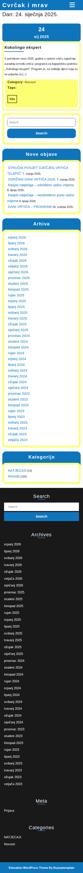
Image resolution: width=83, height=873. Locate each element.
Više (11, 97)
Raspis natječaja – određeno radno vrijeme (41, 185)
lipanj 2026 (16, 243)
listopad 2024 (18, 347)
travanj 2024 (17, 376)
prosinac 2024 (19, 336)
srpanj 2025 (17, 301)
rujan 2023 (16, 411)
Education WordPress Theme (28, 867)
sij (36, 37)
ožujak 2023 (17, 434)
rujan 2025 (16, 295)
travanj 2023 (17, 428)
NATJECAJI (17, 470)
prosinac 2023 (19, 394)
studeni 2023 (18, 399)
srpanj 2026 (17, 237)
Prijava (9, 810)
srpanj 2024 (17, 359)
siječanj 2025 (18, 330)
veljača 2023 (17, 440)
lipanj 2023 (16, 417)
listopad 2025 (18, 289)
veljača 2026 (17, 266)
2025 (44, 37)
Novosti (13, 476)
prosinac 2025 (19, 278)
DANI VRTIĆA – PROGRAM (30, 207)
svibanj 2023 (17, 422)
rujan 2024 (16, 353)
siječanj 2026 (18, 272)
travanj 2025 (17, 318)
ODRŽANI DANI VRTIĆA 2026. (32, 179)
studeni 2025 (18, 284)
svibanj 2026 (17, 249)
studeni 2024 (18, 341)
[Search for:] (41, 122)
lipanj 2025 (16, 307)
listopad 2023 (18, 405)
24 (41, 29)
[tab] (72, 5)
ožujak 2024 (17, 382)
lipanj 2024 (16, 365)
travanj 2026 (17, 255)
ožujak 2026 (17, 260)
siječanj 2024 (18, 388)
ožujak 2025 (17, 324)
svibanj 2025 (17, 313)
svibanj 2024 (17, 370)
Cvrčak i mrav (25, 5)
